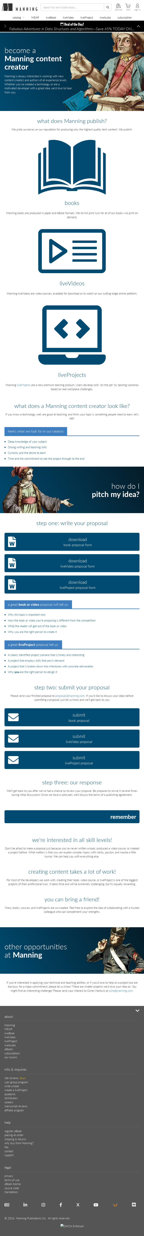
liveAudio (105, 17)
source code (11, 1188)
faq (6, 1147)
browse (118, 10)
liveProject (86, 17)
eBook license (12, 1184)
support (9, 1155)
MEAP (35, 17)
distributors (11, 1098)
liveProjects (24, 385)
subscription (125, 17)
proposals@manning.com (70, 696)
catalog (17, 17)
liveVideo (68, 17)
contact (8, 1151)
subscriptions (12, 1053)
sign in (137, 10)
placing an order (13, 1135)
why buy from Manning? (19, 1143)
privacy (8, 1176)
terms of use (11, 1180)
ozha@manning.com (121, 990)
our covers (10, 1057)
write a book (11, 1086)
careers (8, 1102)
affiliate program (14, 1110)
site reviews (15, 1078)
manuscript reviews (15, 1106)
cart (128, 10)
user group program (16, 1082)
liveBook (51, 17)
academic (10, 1094)
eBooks (8, 1049)
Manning (9, 1025)
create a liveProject (15, 1090)
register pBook (13, 1131)
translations (11, 1192)
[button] (5, 26)
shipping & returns (15, 1139)
